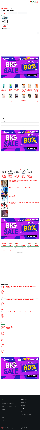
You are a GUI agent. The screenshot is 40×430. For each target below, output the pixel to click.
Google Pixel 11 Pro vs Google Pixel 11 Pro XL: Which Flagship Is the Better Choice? (21, 286)
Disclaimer (23, 405)
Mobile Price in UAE (5, 427)
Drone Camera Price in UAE (26, 413)
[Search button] (32, 5)
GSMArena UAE (24, 427)
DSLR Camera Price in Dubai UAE (27, 414)
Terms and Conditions (25, 403)
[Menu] (2, 1)
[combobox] (19, 5)
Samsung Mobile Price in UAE (7, 428)
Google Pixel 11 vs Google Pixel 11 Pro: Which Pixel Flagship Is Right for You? (20, 299)
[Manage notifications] (2, 428)
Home (3, 417)
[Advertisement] (20, 44)
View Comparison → (8, 287)
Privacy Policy (23, 402)
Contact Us (4, 420)
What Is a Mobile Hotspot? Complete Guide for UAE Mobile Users (20, 187)
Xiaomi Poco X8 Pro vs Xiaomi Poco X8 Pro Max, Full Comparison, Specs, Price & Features (22, 311)
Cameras (22, 411)
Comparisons (23, 428)
